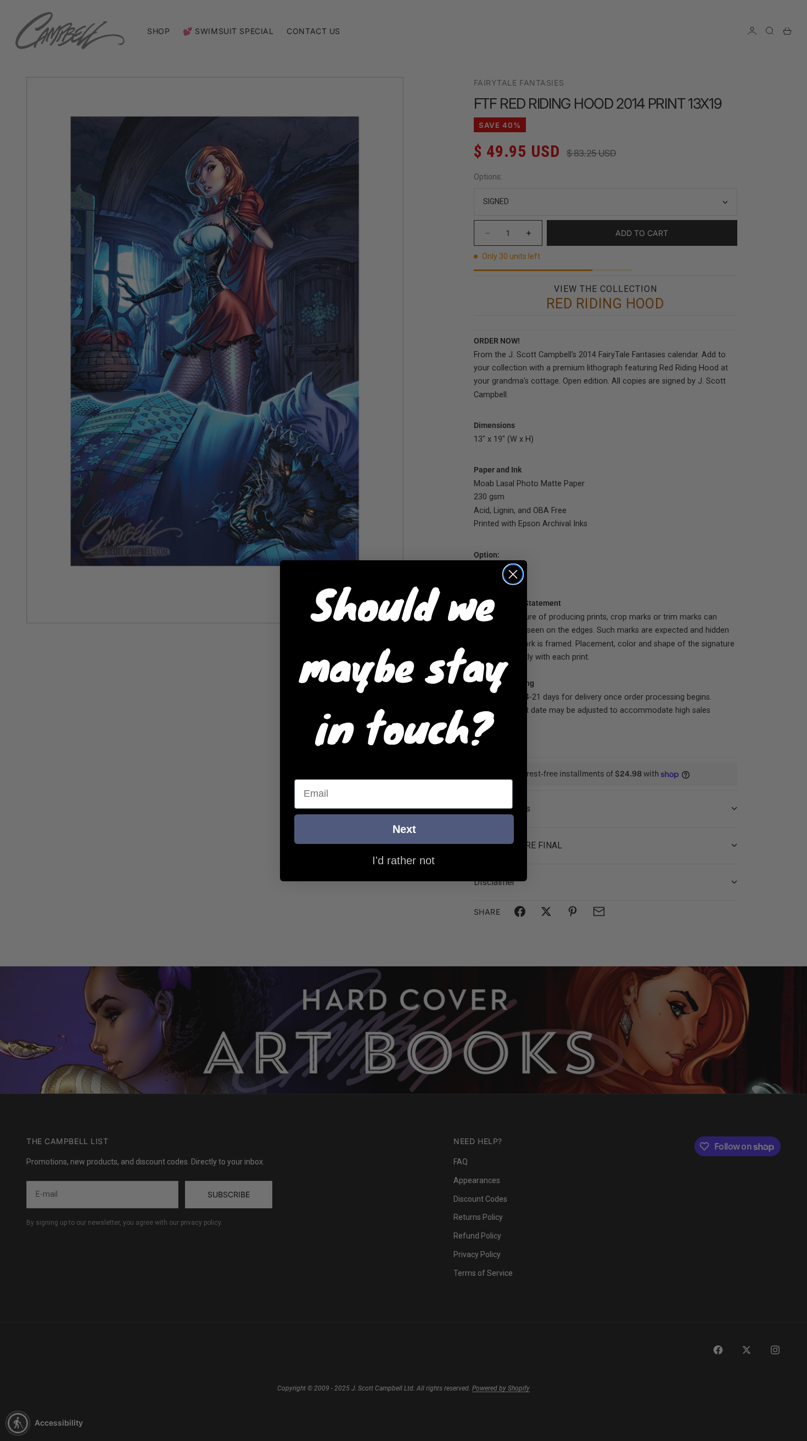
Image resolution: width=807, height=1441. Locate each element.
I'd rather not (403, 860)
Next (404, 829)
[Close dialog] (513, 574)
